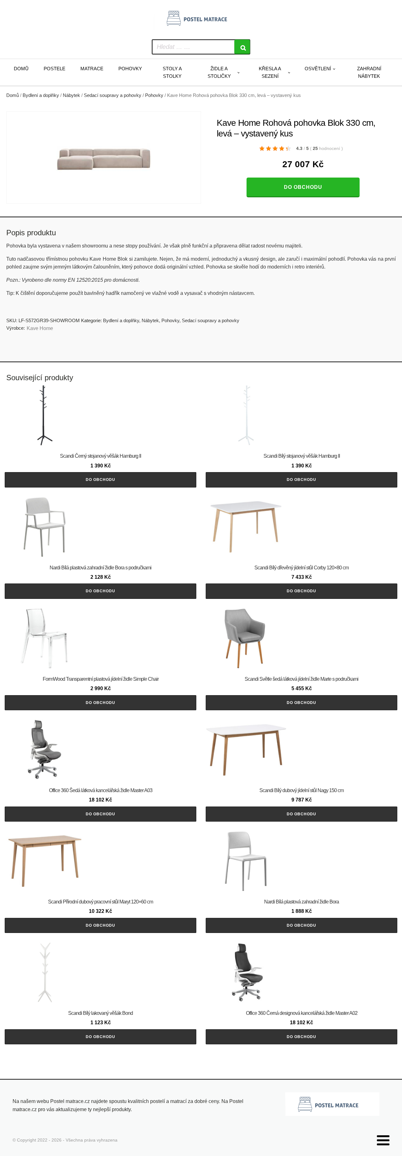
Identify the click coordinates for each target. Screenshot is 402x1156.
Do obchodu (303, 187)
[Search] (242, 47)
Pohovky (130, 68)
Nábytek (71, 95)
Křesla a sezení (270, 72)
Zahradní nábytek (369, 72)
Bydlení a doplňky (41, 95)
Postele (54, 68)
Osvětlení (318, 68)
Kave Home (40, 328)
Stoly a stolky (172, 72)
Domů (21, 68)
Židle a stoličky (219, 72)
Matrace (91, 68)
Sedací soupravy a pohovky (112, 95)
